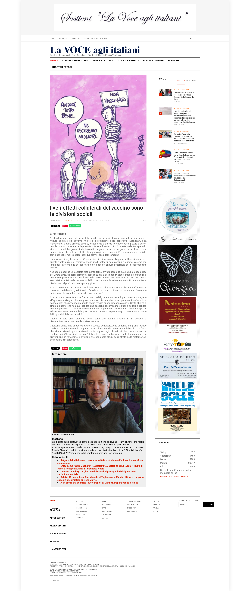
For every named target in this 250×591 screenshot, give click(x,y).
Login (103, 501)
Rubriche (173, 60)
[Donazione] (125, 17)
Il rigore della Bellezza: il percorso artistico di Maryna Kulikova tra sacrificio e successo (100, 462)
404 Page (104, 518)
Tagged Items (132, 508)
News (53, 60)
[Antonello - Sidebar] (177, 239)
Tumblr (156, 508)
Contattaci (76, 38)
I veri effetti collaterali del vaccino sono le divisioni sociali (96, 211)
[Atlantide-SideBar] (177, 215)
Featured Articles (134, 501)
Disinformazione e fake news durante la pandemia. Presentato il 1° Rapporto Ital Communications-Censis (184, 157)
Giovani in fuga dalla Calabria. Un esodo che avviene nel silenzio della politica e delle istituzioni (184, 137)
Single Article (132, 505)
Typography (132, 511)
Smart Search (106, 511)
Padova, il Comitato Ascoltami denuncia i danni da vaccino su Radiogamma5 (185, 177)
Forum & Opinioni (153, 60)
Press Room (80, 514)
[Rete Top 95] (177, 345)
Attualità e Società (181, 90)
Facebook (156, 505)
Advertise (79, 518)
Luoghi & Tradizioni (74, 60)
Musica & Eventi (127, 60)
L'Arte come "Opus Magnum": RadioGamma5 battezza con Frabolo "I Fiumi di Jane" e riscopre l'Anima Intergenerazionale (100, 467)
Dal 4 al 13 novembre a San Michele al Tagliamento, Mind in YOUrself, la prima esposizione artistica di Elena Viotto (100, 478)
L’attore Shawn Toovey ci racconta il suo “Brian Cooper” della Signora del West (184, 96)
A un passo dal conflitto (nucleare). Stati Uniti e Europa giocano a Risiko (99, 483)
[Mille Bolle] (177, 393)
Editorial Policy (82, 505)
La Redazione (63, 38)
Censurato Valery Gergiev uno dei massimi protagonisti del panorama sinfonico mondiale (96, 473)
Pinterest (156, 511)
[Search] (197, 38)
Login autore (57, 580)
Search (104, 508)
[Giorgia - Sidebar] (177, 270)
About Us (79, 501)
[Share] (191, 38)
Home (52, 38)
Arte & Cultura (102, 60)
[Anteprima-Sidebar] (177, 316)
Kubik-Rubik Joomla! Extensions (174, 476)
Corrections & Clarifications (81, 509)
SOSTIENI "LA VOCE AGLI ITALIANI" (95, 38)
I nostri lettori (62, 67)
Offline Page (106, 515)
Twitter (156, 501)
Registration (106, 505)
